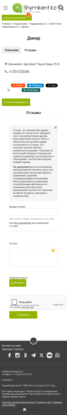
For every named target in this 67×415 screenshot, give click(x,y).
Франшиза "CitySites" (13, 349)
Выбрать (19, 282)
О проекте (7, 380)
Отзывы (30, 50)
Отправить (23, 314)
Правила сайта (44, 402)
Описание (12, 50)
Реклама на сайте (11, 345)
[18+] (34, 8)
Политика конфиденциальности (19, 402)
